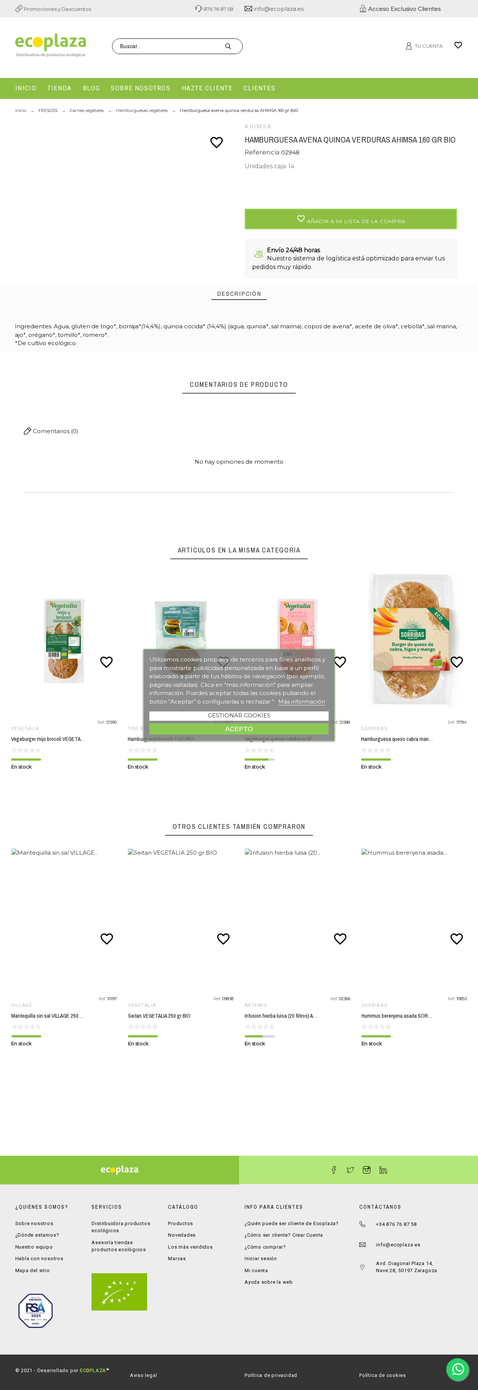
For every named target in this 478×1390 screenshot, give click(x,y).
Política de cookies (382, 1375)
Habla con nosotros (39, 1258)
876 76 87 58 (217, 9)
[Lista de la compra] (458, 48)
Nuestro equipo (34, 1247)
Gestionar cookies (239, 715)
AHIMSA (259, 126)
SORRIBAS (374, 728)
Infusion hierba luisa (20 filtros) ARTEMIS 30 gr (293, 1016)
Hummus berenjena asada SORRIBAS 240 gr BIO (413, 1016)
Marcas (177, 1258)
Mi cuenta (256, 1270)
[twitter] (350, 1170)
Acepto (239, 729)
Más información (301, 701)
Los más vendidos (190, 1247)
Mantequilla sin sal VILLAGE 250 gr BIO (52, 1016)
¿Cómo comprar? (265, 1247)
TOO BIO (138, 728)
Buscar (233, 46)
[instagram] (366, 1170)
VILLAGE (21, 1005)
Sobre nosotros (34, 1223)
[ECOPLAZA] (86, 46)
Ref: (101, 722)
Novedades (182, 1235)
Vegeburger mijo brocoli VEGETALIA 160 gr (56, 739)
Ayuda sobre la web (269, 1282)
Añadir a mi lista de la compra (351, 219)
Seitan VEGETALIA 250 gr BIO (159, 1016)
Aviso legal (143, 1375)
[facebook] (334, 1170)
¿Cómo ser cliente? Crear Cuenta (284, 1235)
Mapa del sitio (32, 1270)
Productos (180, 1223)
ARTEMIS (256, 1005)
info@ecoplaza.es (278, 8)
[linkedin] (383, 1170)
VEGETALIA (25, 728)
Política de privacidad (271, 1375)
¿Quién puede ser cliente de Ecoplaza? (292, 1223)
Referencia (263, 152)
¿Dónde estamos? (37, 1235)
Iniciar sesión (261, 1258)
